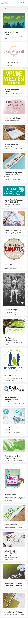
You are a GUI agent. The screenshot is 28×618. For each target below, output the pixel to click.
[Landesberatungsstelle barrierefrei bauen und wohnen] (14, 161)
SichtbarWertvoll (11, 63)
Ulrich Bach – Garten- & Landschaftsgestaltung (13, 584)
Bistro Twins (9, 264)
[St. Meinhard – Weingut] (14, 600)
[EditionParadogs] (14, 289)
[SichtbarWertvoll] (14, 51)
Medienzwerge (10, 495)
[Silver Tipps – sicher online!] (14, 416)
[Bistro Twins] (14, 249)
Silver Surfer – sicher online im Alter (12, 457)
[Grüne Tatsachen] (14, 513)
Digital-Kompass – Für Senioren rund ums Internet (12, 399)
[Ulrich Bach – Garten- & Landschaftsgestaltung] (14, 571)
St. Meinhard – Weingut (13, 612)
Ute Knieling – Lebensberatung (10, 339)
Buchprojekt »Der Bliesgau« (11, 145)
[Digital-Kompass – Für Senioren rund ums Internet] (14, 389)
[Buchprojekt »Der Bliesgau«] (14, 132)
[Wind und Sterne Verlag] (14, 218)
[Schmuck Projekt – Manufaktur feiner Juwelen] (14, 539)
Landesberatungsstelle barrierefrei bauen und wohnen (13, 175)
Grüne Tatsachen (10, 525)
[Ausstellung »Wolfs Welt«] (14, 20)
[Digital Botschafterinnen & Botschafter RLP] (14, 191)
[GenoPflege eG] (14, 360)
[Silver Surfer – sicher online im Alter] (14, 445)
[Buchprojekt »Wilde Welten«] (14, 77)
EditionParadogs (10, 310)
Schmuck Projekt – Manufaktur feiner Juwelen (11, 553)
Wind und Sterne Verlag (13, 230)
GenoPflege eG (10, 376)
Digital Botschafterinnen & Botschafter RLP (13, 201)
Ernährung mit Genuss (12, 118)
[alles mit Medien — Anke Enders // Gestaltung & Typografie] (4, 3)
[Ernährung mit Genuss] (14, 106)
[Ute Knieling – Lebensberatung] (14, 326)
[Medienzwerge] (14, 477)
